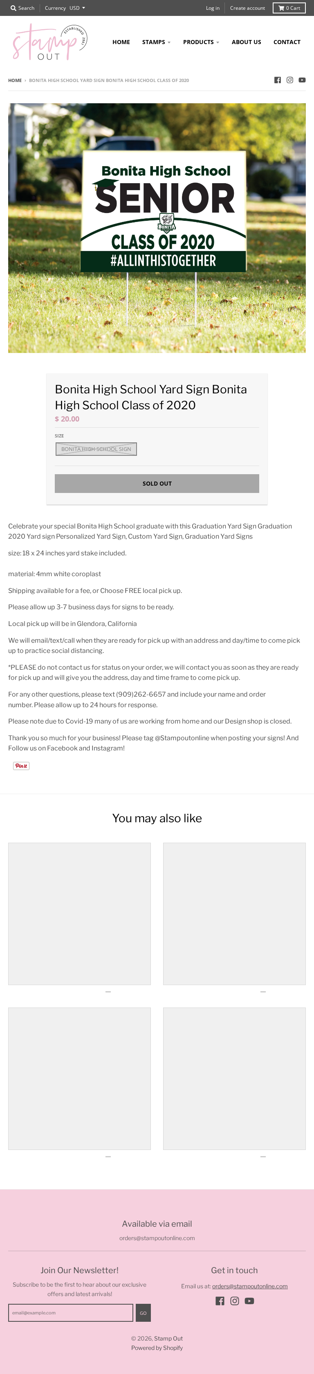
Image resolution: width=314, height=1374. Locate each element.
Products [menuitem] (198, 42)
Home (15, 80)
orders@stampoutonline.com (250, 1286)
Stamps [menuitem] (153, 42)
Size (59, 436)
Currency (55, 7)
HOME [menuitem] (121, 42)
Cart (293, 7)
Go (143, 1313)
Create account (247, 7)
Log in (213, 7)
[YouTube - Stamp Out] (302, 80)
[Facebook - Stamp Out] (277, 80)
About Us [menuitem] (246, 42)
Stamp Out (168, 1338)
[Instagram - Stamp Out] (290, 80)
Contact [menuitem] (287, 42)
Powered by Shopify (157, 1347)
